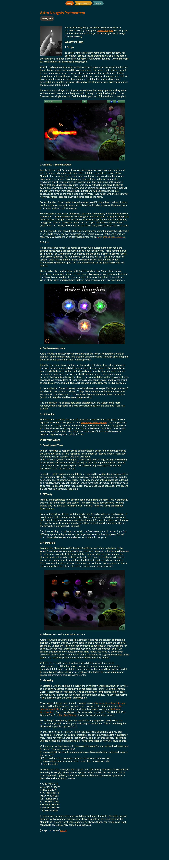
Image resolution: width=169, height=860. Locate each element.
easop (63, 830)
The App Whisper (68, 714)
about (98, 3)
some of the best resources (110, 236)
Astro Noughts (105, 30)
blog (69, 3)
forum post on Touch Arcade (110, 702)
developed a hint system (94, 422)
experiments (83, 3)
